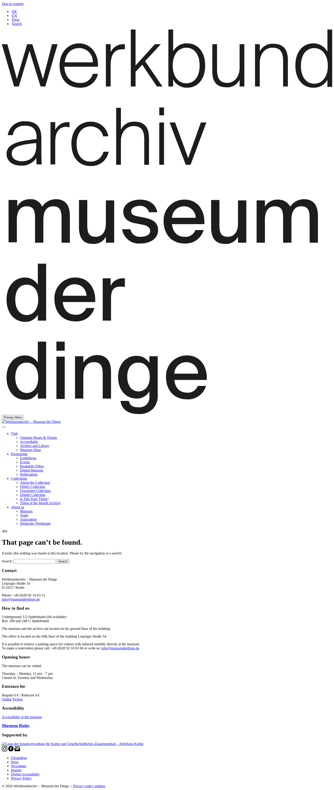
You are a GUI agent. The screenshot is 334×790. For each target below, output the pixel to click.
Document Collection (35, 491)
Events (25, 462)
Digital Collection (32, 495)
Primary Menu (13, 417)
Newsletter (18, 766)
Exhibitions (28, 458)
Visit (14, 433)
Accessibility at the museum (22, 717)
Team (24, 515)
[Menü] (3, 427)
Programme (19, 454)
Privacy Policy (21, 778)
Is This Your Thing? (34, 499)
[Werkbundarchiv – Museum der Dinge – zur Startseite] (167, 413)
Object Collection (32, 487)
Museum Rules (15, 725)
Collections (19, 478)
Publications (28, 474)
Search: (7, 561)
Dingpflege (19, 758)
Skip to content (12, 4)
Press (16, 20)
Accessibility (29, 442)
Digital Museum (31, 470)
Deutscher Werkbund (35, 523)
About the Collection (35, 482)
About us (17, 507)
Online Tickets (12, 699)
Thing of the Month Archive (40, 503)
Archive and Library (34, 446)
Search (17, 24)
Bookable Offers (32, 466)
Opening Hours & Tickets (38, 438)
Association (28, 519)
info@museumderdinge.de (21, 599)
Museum (26, 511)
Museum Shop (30, 450)
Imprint (16, 770)
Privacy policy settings (89, 786)
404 (4, 531)
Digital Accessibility (25, 774)
